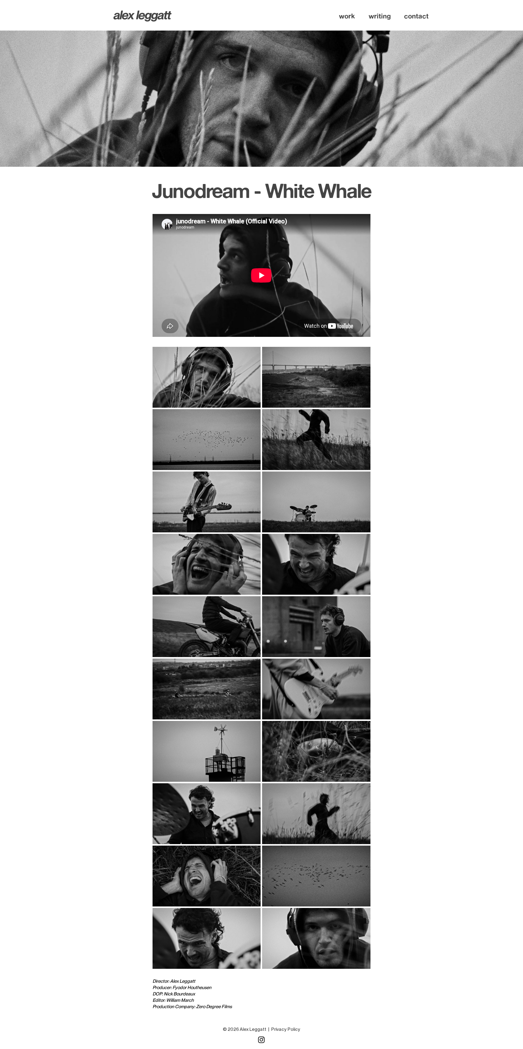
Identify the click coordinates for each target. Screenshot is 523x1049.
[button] (347, 16)
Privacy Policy (285, 1029)
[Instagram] (261, 1039)
